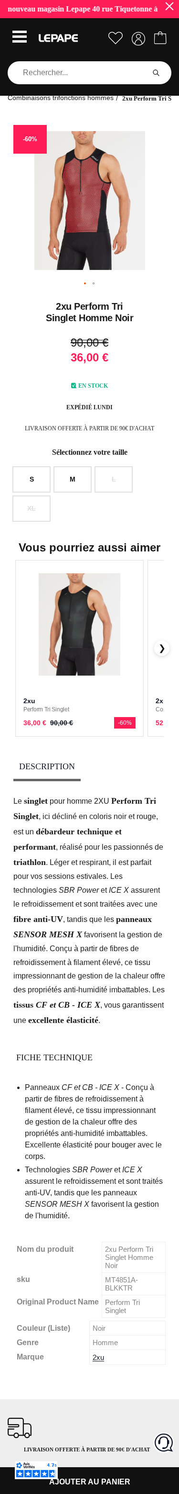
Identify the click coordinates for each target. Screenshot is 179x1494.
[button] (19, 38)
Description (47, 766)
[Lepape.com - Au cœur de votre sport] (58, 38)
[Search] (156, 72)
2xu (98, 1357)
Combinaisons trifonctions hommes (61, 97)
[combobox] (78, 72)
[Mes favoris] (115, 38)
